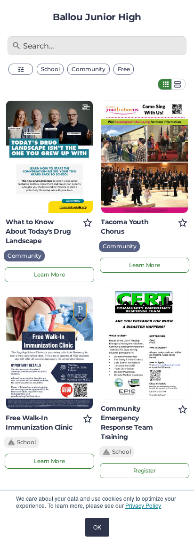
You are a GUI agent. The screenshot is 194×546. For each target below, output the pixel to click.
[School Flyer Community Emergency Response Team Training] (144, 343)
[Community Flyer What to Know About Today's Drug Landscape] (49, 156)
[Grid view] (165, 84)
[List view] (178, 84)
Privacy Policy (143, 505)
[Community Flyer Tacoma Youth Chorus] (144, 156)
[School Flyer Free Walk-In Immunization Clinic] (49, 352)
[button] (20, 69)
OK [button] (97, 527)
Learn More (49, 274)
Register (144, 470)
